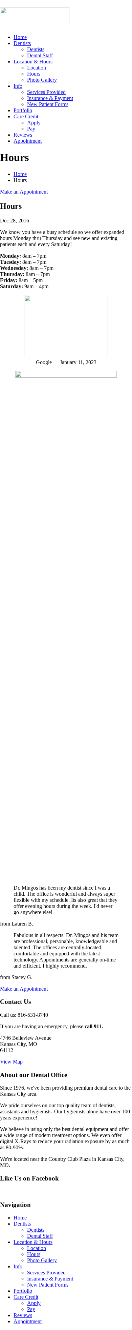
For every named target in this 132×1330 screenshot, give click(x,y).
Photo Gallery (42, 80)
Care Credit (26, 116)
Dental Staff (40, 55)
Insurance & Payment (50, 98)
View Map (11, 1062)
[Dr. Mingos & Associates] (34, 20)
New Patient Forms (47, 104)
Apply (34, 122)
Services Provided (46, 92)
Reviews (23, 135)
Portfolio (23, 110)
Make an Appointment (24, 192)
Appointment (28, 141)
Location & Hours (33, 61)
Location (36, 68)
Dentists (22, 43)
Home (20, 37)
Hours (33, 74)
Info (18, 86)
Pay (31, 129)
